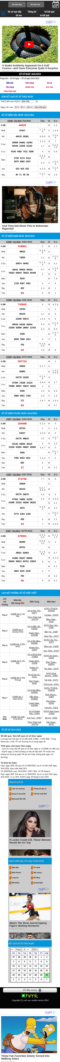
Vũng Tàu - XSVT (51, 636)
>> (28, 949)
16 (47, 966)
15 (41, 966)
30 (30, 957)
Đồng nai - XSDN (51, 646)
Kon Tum (49, 87)
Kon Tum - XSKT (34, 718)
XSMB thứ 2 (16, 614)
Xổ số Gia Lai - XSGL (34, 676)
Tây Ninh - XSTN (51, 669)
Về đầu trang (30, 990)
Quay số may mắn (19, 794)
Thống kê (32, 11)
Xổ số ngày (14, 78)
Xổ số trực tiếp (14, 11)
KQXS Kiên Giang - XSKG (51, 712)
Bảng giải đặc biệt (19, 799)
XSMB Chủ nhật (18, 717)
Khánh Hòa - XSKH (34, 649)
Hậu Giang (37, 872)
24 (14, 975)
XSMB (10, 120)
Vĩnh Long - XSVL (51, 684)
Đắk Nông (15, 883)
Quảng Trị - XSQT (34, 668)
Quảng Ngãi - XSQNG (34, 704)
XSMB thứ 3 (17, 630)
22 (41, 970)
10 (14, 966)
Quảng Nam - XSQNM (34, 634)
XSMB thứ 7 (17, 697)
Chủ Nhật (18, 120)
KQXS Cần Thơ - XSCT (51, 641)
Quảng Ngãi (38, 883)
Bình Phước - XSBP (51, 696)
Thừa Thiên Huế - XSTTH (34, 618)
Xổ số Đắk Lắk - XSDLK (34, 627)
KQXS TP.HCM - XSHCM (51, 609)
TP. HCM (36, 867)
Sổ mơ (19, 15)
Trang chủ (4, 78)
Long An (15, 877)
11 (19, 966)
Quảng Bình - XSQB (34, 662)
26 (25, 975)
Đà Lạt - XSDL (51, 718)
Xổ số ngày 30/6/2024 (30, 78)
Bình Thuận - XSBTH (51, 663)
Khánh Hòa (29, 87)
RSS (57, 1003)
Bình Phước (16, 872)
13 (30, 966)
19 (25, 970)
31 (36, 957)
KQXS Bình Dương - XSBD (51, 674)
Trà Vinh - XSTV (51, 680)
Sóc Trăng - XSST (51, 651)
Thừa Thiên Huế (10, 91)
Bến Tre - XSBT (51, 632)
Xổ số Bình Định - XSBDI (34, 655)
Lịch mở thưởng (18, 789)
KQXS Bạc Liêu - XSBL (51, 626)
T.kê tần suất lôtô (40, 794)
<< (12, 949)
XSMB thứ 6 (15, 678)
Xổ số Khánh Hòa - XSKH (34, 712)
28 (19, 957)
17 (14, 970)
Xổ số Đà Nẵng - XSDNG (34, 642)
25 (19, 975)
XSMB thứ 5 (16, 661)
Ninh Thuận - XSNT (34, 682)
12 (25, 966)
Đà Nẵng (36, 877)
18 (19, 970)
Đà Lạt (49, 82)
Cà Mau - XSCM (51, 615)
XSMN (8, 241)
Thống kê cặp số (39, 789)
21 (36, 970)
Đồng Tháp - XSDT (51, 620)
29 (25, 957)
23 (47, 970)
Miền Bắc (9, 82)
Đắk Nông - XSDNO (34, 698)
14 (36, 966)
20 (30, 970)
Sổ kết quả (49, 11)
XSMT (8, 419)
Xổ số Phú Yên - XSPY (34, 612)
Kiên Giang (29, 82)
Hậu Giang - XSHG (51, 702)
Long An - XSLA (51, 708)
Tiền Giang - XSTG (51, 723)
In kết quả (44, 15)
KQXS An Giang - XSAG (51, 657)
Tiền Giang (10, 87)
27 (14, 957)
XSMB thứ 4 (15, 644)
